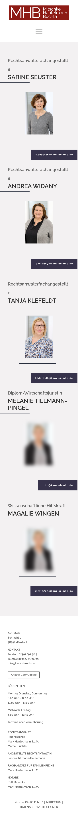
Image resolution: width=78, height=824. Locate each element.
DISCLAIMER (50, 807)
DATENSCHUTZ (30, 807)
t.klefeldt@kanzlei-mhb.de (54, 378)
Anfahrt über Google (24, 674)
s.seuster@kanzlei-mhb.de (54, 154)
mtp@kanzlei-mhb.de (58, 485)
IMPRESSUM (53, 802)
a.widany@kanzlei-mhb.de (54, 263)
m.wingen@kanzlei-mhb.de (54, 590)
